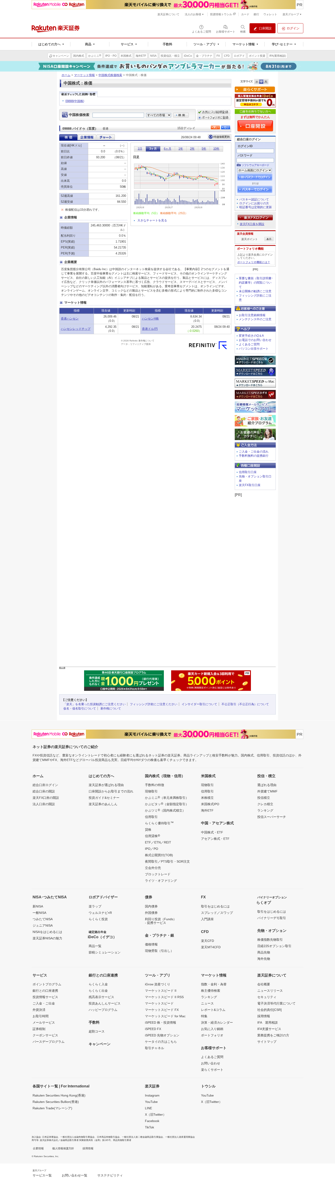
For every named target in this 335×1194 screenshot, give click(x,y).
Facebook (152, 1121)
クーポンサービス (45, 1035)
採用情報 (263, 1016)
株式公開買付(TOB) (159, 855)
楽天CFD (207, 941)
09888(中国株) (74, 101)
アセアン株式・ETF (215, 838)
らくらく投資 (98, 919)
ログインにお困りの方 (254, 203)
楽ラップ (95, 906)
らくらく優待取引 (159, 823)
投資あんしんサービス (105, 1003)
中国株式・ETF (212, 832)
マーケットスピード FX (162, 1010)
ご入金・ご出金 (44, 1003)
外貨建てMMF (267, 791)
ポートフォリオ (212, 1035)
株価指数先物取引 (270, 939)
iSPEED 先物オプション (162, 1035)
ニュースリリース (270, 990)
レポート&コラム (213, 1010)
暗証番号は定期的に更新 (255, 207)
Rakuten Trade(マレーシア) (52, 1108)
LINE (148, 1108)
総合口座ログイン (45, 785)
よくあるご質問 (249, 344)
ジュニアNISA (43, 925)
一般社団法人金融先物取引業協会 (77, 1137)
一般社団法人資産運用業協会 (180, 1137)
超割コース (97, 1031)
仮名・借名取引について (79, 708)
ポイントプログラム (47, 984)
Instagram (152, 1095)
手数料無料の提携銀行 (253, 455)
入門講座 (207, 919)
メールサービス (44, 1022)
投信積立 (263, 797)
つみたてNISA (43, 919)
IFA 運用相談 (267, 1022)
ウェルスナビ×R (100, 913)
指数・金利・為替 (214, 984)
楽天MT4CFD (211, 947)
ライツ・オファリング (161, 880)
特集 (204, 1016)
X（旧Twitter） (155, 1114)
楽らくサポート (212, 1069)
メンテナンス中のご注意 (255, 319)
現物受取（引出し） (159, 951)
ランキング (265, 810)
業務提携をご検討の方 (273, 1035)
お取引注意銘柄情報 (252, 315)
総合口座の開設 (44, 791)
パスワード (245, 155)
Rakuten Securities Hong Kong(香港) (59, 1095)
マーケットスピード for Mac (165, 1016)
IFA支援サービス (269, 1029)
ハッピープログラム (103, 1010)
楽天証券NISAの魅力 (47, 938)
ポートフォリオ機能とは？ (253, 262)
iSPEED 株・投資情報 (160, 1022)
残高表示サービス (101, 997)
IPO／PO (151, 849)
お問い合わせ (210, 1063)
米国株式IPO (210, 804)
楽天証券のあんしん (103, 804)
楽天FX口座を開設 (252, 224)
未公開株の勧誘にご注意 (255, 291)
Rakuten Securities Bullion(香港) (56, 1102)
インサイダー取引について (199, 704)
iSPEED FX (153, 1029)
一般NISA (39, 913)
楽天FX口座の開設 (46, 797)
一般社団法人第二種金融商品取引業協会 (142, 1137)
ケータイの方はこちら (161, 1041)
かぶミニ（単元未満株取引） (167, 797)
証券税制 (39, 1029)
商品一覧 (95, 946)
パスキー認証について (254, 199)
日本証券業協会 (50, 1137)
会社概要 (263, 984)
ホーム (66, 75)
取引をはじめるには (215, 906)
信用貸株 (152, 836)
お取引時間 (41, 1016)
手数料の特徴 (154, 785)
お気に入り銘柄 (212, 1029)
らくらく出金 (98, 990)
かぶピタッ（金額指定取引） (167, 804)
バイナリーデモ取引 (271, 918)
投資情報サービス (45, 997)
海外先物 (263, 959)
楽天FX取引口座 (249, 485)
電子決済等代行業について (276, 1003)
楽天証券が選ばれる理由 (106, 785)
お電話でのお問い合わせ (255, 340)
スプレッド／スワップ (217, 913)
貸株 (148, 829)
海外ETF (207, 810)
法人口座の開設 (44, 804)
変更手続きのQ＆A (251, 335)
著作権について (110, 708)
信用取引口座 (248, 472)
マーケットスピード (159, 1003)
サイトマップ (266, 1041)
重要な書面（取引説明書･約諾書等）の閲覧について (256, 283)
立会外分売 (153, 868)
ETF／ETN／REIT (158, 842)
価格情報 (151, 944)
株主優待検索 (210, 990)
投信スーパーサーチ (271, 817)
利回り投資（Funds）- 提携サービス (160, 921)
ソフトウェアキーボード (255, 165)
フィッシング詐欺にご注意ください (153, 704)
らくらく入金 (98, 984)
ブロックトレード (157, 874)
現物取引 (151, 791)
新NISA (38, 906)
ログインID (245, 146)
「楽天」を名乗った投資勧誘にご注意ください (94, 704)
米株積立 (207, 797)
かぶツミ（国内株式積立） (165, 810)
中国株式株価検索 (110, 75)
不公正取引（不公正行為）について (245, 704)
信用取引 (151, 817)
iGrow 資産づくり (157, 984)
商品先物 (263, 952)
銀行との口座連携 (45, 990)
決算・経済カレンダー (217, 1022)
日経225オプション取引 (274, 946)
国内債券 (151, 906)
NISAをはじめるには (47, 932)
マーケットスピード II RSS (164, 997)
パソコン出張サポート (253, 348)
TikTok (149, 1127)
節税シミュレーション (105, 952)
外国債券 (151, 913)
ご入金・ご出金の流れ (253, 451)
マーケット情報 (84, 75)
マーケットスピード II (160, 990)
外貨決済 (39, 1010)
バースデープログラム (48, 1041)
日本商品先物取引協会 (108, 1137)
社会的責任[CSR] (269, 1010)
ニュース (207, 1003)
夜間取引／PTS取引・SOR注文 (167, 861)
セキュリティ (266, 997)
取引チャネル (154, 1048)
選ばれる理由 (266, 785)
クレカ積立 (265, 804)
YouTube (151, 1102)
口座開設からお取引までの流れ (111, 791)
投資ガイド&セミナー (104, 797)
